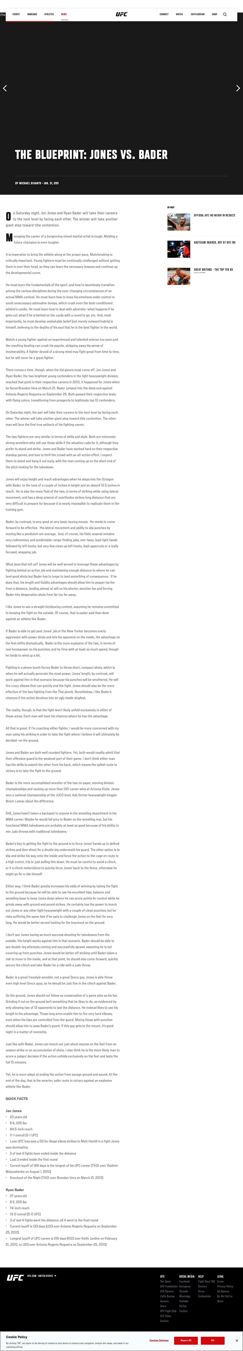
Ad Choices (223, 1291)
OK (212, 1340)
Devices (202, 1286)
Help (201, 1276)
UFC (162, 1276)
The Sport (165, 1281)
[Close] (237, 1340)
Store (163, 1306)
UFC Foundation (169, 1286)
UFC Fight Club (168, 1311)
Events (16, 14)
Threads (183, 1291)
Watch (179, 14)
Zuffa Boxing (198, 14)
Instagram (184, 1286)
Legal (220, 1276)
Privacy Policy (225, 1286)
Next (237, 88)
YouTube (183, 1301)
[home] (121, 14)
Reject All (186, 1340)
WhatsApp (184, 1296)
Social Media (186, 1276)
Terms (220, 1281)
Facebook (184, 1281)
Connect (164, 14)
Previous (6, 88)
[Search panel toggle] (224, 14)
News (64, 14)
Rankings (32, 14)
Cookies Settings (159, 1340)
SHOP (214, 14)
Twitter (183, 1311)
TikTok (183, 1306)
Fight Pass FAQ (206, 1281)
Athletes (49, 14)
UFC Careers (167, 1291)
